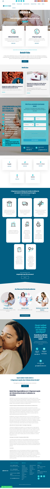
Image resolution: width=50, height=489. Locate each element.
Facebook (39, 476)
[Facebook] (16, 1)
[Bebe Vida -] (7, 6)
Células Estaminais (25, 469)
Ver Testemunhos (25, 315)
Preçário (23, 475)
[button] (7, 487)
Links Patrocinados (28, 484)
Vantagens (23, 466)
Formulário (44, 353)
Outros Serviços (24, 470)
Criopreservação (24, 467)
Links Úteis (31, 474)
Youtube (41, 476)
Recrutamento (24, 476)
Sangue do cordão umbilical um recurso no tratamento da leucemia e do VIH (12, 87)
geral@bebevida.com (42, 149)
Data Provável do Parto (28, 121)
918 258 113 (29, 149)
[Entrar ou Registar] (3, 1)
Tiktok (39, 479)
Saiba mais (13, 43)
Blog (22, 479)
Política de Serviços (33, 465)
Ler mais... (4, 92)
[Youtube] (19, 1)
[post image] (12, 78)
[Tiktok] (23, 1)
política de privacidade (35, 133)
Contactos (14, 7)
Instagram (44, 476)
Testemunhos (24, 474)
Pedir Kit (25, 61)
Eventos (23, 478)
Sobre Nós (23, 465)
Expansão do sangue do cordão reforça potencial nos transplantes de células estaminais (36, 85)
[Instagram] (21, 1)
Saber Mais (25, 386)
